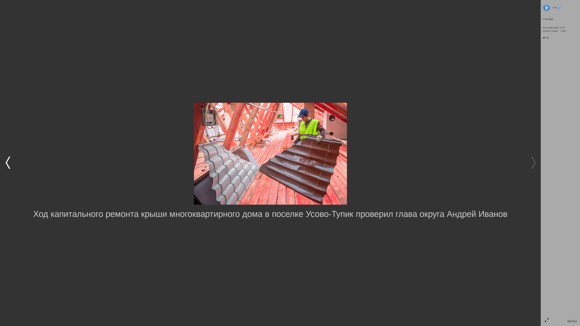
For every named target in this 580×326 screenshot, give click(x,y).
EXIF (563, 31)
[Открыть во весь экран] (547, 320)
